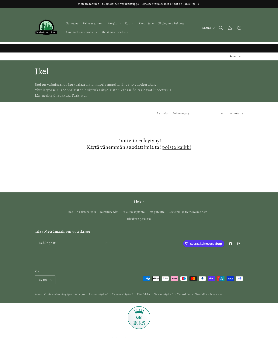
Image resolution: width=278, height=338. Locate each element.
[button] (113, 23)
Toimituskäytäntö (163, 294)
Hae (70, 212)
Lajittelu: (162, 113)
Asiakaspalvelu (86, 212)
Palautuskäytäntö (133, 212)
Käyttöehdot (143, 294)
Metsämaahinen (52, 294)
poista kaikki (176, 147)
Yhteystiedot (183, 294)
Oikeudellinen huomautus (208, 294)
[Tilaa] (105, 243)
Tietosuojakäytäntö (122, 294)
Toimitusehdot (109, 212)
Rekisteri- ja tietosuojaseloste (188, 212)
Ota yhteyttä (157, 212)
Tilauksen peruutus (139, 219)
